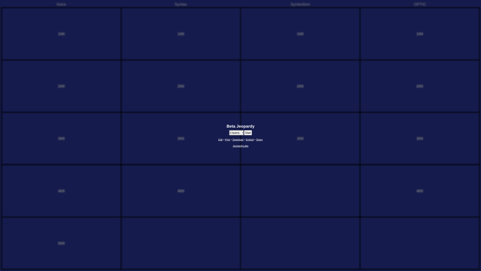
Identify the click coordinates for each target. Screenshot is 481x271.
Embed (250, 139)
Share (259, 139)
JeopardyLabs (240, 146)
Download (237, 139)
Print (227, 139)
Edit (220, 139)
